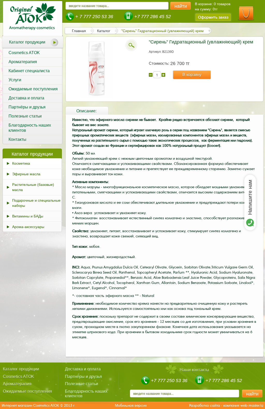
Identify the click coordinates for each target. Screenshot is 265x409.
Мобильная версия (131, 405)
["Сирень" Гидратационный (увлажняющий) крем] (96, 69)
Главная (79, 31)
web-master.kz (251, 405)
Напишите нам (250, 197)
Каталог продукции (27, 42)
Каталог (103, 31)
